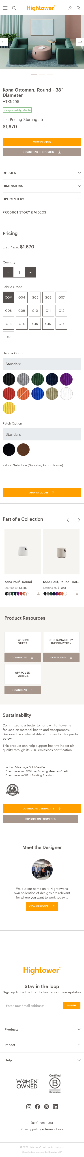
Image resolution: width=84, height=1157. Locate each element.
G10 (35, 310)
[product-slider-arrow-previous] (69, 522)
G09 (21, 310)
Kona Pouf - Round (18, 582)
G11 (48, 310)
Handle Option (13, 353)
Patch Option (12, 423)
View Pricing (42, 142)
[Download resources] (38, 593)
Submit (71, 1005)
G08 (8, 310)
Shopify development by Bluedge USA (42, 1152)
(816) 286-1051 (42, 1123)
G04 (21, 297)
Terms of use (54, 1129)
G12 (61, 310)
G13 (8, 324)
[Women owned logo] (26, 1083)
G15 (35, 324)
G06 (48, 297)
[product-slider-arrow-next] (77, 522)
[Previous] (4, 42)
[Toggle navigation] (5, 8)
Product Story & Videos (24, 212)
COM (8, 297)
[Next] (80, 42)
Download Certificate (38, 808)
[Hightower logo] (42, 971)
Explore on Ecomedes (40, 819)
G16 (48, 324)
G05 (35, 297)
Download (19, 657)
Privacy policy (31, 1129)
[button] (78, 8)
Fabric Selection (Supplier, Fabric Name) (33, 465)
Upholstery (13, 199)
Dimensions (13, 186)
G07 (61, 297)
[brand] (42, 8)
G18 (8, 337)
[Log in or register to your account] (70, 8)
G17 (61, 324)
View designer (39, 906)
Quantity (9, 262)
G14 (22, 324)
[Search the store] (14, 8)
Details (9, 173)
